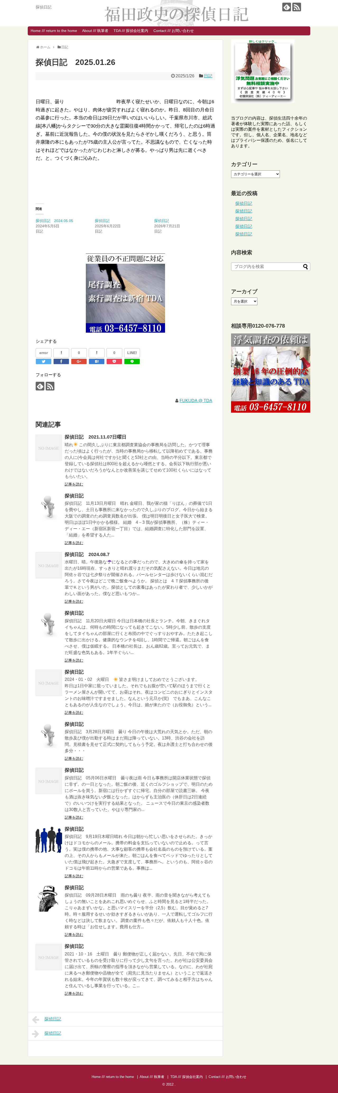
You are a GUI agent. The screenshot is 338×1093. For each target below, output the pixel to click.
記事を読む (74, 484)
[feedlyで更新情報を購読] (286, 7)
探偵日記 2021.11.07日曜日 (95, 437)
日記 (208, 76)
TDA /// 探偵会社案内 (131, 31)
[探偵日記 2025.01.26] (97, 361)
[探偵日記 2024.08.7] (49, 565)
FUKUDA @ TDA (196, 400)
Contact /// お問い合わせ (173, 31)
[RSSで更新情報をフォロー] (296, 7)
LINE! (132, 353)
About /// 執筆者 (95, 31)
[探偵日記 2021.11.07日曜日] (49, 448)
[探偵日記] (49, 506)
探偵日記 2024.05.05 (54, 221)
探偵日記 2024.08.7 (87, 554)
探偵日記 (102, 221)
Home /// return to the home (54, 31)
